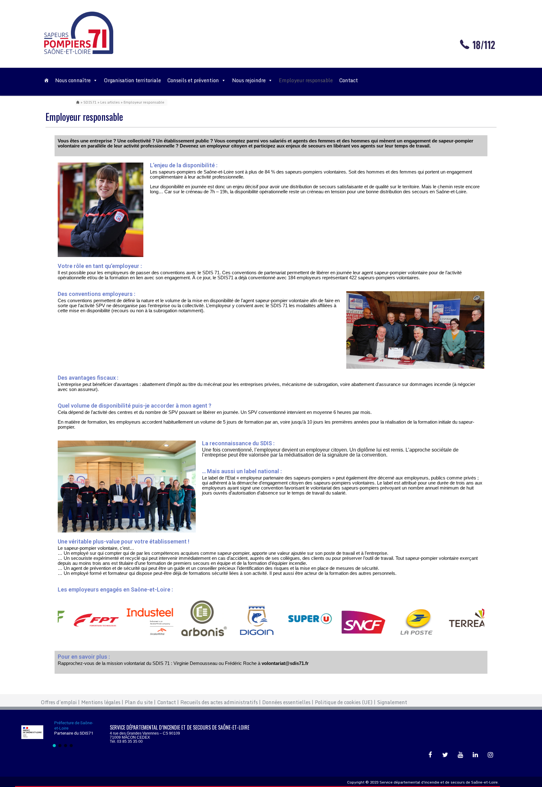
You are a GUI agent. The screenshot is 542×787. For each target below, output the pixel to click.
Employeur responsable (306, 80)
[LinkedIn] (475, 755)
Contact (348, 80)
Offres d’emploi (60, 702)
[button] (54, 745)
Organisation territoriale (132, 80)
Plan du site (140, 702)
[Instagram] (490, 755)
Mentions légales (102, 702)
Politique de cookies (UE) (345, 702)
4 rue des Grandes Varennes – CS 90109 (145, 733)
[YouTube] (460, 755)
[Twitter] (445, 755)
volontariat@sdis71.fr (285, 663)
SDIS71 (90, 102)
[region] (63, 733)
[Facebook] (430, 755)
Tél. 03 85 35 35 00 (126, 741)
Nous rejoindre (249, 80)
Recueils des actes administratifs (220, 702)
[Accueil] (46, 80)
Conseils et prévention (193, 80)
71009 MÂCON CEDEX (130, 737)
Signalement (392, 702)
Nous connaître (73, 80)
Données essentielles (287, 702)
